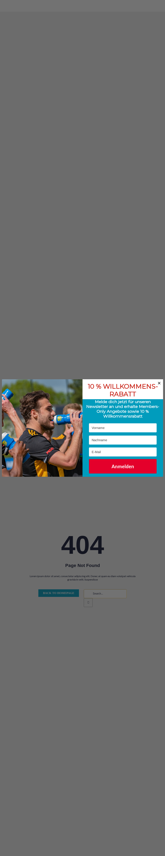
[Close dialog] (159, 383)
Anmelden (123, 466)
